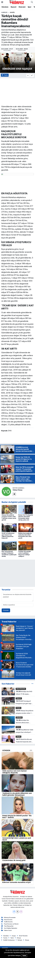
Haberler (4, 12)
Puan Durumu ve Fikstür (11, 924)
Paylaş (6, 75)
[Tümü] (32, 684)
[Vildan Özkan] (6, 491)
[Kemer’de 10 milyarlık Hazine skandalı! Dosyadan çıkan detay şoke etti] (25, 509)
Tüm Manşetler (9, 926)
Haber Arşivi (8, 930)
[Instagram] (21, 911)
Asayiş (12, 12)
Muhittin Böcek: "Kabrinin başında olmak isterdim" (24, 740)
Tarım (12, 938)
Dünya (19, 938)
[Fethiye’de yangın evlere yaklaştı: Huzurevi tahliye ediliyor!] (25, 546)
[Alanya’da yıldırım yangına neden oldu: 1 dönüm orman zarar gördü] (9, 509)
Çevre (18, 727)
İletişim (20, 940)
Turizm (5, 938)
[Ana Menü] (2, 2)
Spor (29, 7)
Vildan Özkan (17, 490)
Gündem (4, 7)
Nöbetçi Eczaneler (10, 917)
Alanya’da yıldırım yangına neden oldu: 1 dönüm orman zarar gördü (24, 712)
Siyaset (13, 7)
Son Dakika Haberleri (10, 928)
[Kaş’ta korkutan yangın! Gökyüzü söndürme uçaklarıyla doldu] (9, 546)
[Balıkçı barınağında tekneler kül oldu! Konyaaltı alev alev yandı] (25, 527)
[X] (17, 911)
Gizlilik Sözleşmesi (9, 940)
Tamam (24, 955)
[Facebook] (14, 911)
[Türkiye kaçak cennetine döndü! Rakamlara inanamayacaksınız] (17, 63)
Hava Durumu (8, 919)
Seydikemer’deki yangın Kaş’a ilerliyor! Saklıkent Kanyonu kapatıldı (24, 731)
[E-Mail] (14, 494)
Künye (27, 940)
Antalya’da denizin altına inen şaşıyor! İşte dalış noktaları (22, 721)
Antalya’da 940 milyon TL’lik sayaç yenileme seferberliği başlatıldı (24, 693)
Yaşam (18, 736)
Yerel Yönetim (20, 688)
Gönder (6, 610)
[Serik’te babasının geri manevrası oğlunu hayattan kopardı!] (9, 527)
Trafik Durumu (8, 921)
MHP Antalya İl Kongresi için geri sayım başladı (24, 702)
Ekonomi (22, 7)
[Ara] (32, 2)
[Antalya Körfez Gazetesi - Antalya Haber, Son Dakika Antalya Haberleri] (16, 2)
